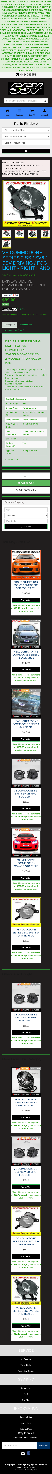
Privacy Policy (26, 1423)
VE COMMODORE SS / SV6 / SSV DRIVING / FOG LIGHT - (26, 793)
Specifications (26, 324)
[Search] (45, 100)
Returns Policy (26, 1429)
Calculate (26, 526)
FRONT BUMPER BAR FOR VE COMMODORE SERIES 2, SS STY (26, 585)
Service (26, 1350)
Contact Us (26, 1388)
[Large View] (6, 234)
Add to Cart (27, 482)
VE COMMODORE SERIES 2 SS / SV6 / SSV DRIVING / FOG (26, 932)
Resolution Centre (26, 1371)
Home (5, 163)
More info (20, 309)
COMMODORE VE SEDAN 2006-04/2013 (24, 165)
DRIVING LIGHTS (13, 168)
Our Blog (26, 1400)
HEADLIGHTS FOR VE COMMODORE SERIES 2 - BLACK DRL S (26, 655)
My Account (26, 1359)
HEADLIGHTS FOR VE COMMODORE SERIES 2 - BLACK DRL (26, 724)
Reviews (8, 330)
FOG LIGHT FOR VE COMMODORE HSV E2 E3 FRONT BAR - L (26, 1102)
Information (26, 1408)
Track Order (26, 1365)
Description (9, 324)
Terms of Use (26, 1417)
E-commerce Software (23, 1470)
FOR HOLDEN (17, 163)
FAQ (26, 1394)
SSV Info (26, 1379)
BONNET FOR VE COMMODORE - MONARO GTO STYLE (26, 863)
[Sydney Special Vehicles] (26, 88)
